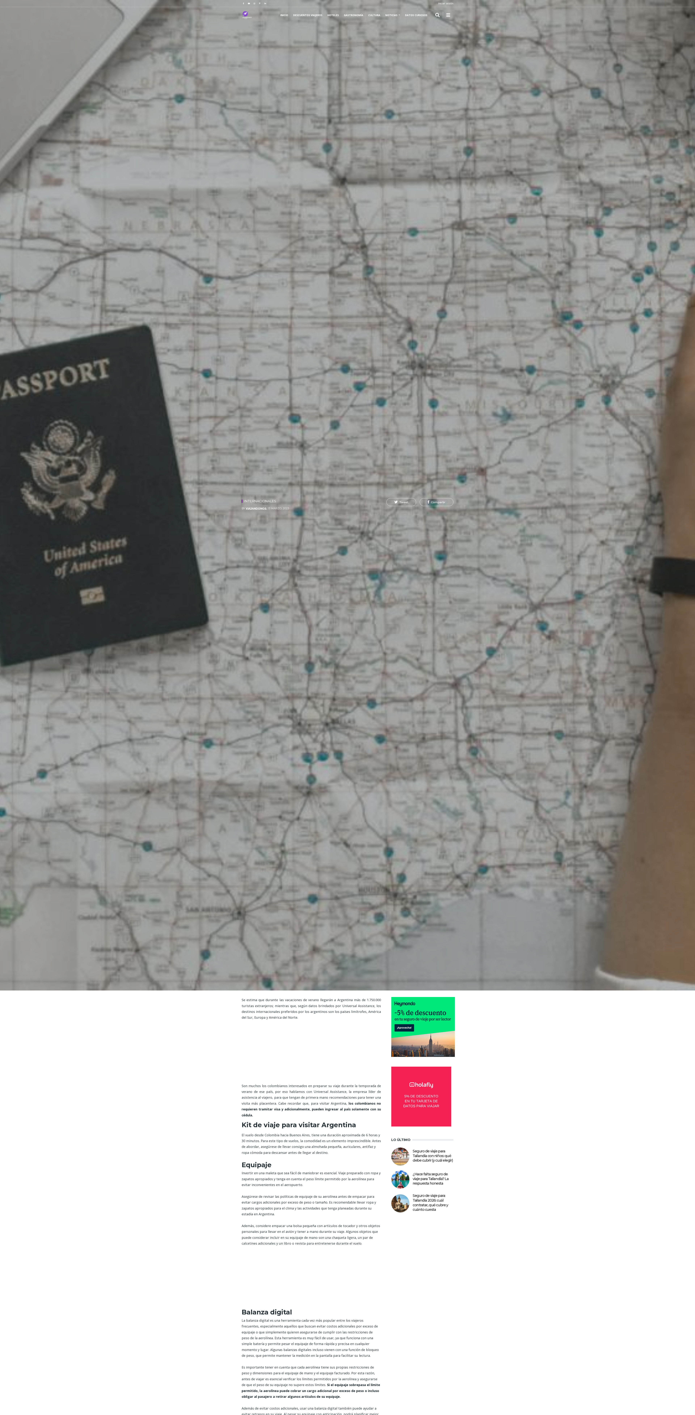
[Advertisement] (311, 1051)
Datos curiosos (416, 15)
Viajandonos (256, 508)
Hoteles (333, 15)
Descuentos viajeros (307, 15)
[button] (401, 502)
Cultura (374, 15)
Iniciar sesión (445, 3)
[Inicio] (247, 15)
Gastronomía (353, 15)
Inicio (284, 15)
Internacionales (260, 501)
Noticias (391, 15)
